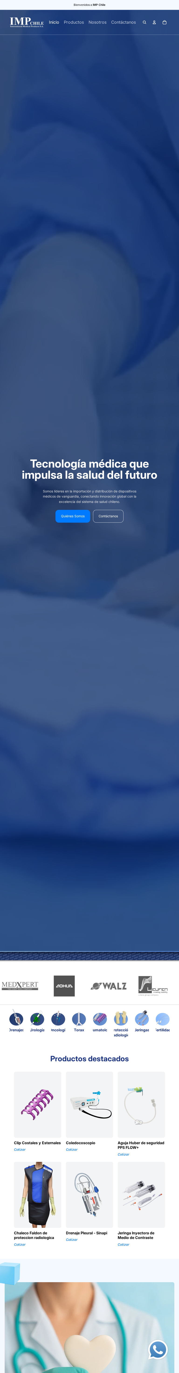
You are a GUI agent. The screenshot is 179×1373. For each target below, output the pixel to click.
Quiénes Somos (73, 516)
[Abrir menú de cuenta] (154, 22)
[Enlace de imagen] (158, 1349)
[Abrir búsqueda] (144, 22)
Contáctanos (108, 516)
